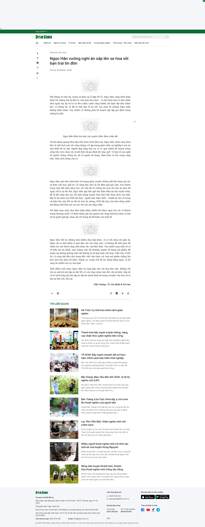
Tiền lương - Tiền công (122, 43)
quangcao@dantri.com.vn (119, 499)
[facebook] (37, 53)
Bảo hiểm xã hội (85, 43)
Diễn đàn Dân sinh (141, 43)
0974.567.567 (126, 512)
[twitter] (37, 58)
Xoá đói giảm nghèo (102, 43)
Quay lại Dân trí (41, 31)
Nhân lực (47, 43)
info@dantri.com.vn (81, 519)
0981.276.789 (55, 519)
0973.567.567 (112, 512)
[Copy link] (37, 67)
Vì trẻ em (72, 43)
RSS (108, 518)
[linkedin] (37, 63)
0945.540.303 (115, 496)
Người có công (60, 43)
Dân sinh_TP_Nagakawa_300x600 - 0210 (152, 54)
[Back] (37, 78)
